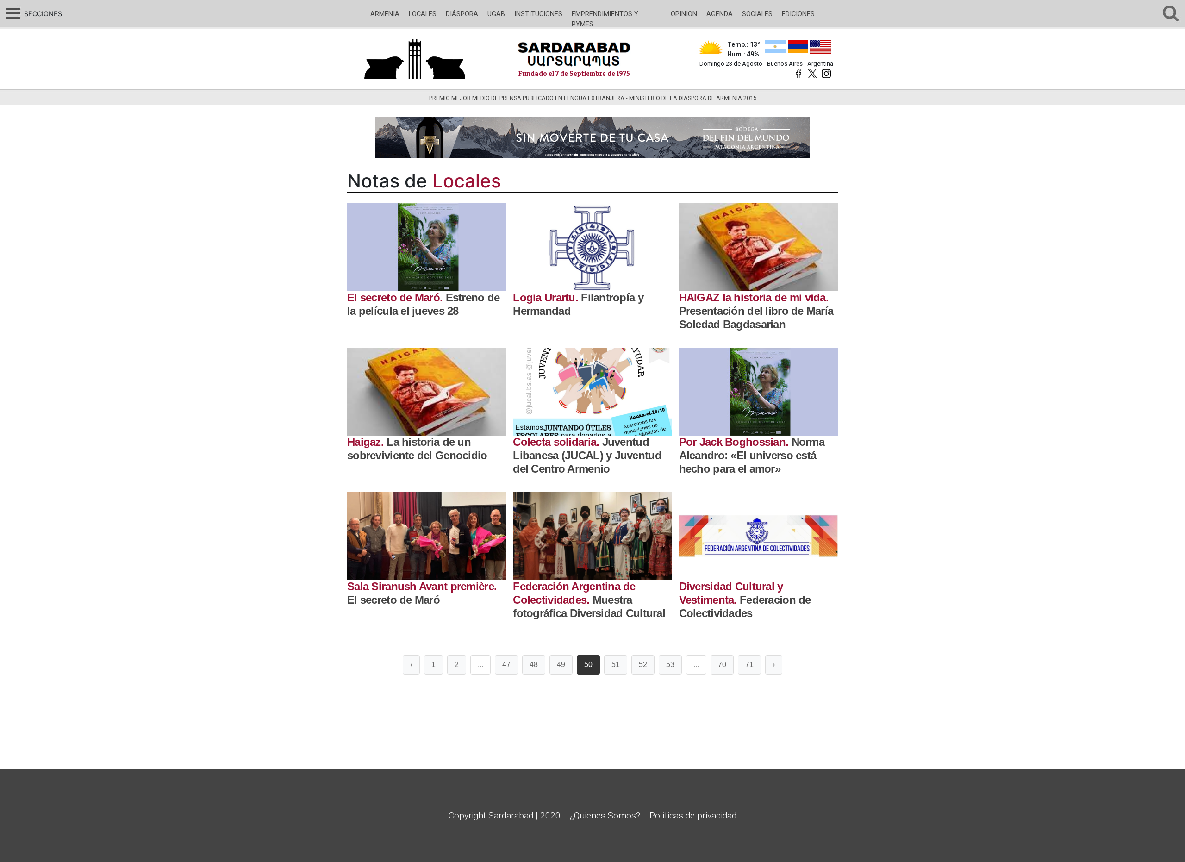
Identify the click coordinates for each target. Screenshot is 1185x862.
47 (506, 664)
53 (670, 664)
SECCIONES (42, 14)
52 (643, 664)
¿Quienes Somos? (605, 815)
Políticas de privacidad (692, 815)
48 (534, 664)
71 (749, 664)
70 (722, 664)
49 (561, 664)
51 (615, 664)
